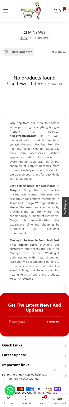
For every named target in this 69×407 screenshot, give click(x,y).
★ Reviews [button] (65, 207)
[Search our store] (56, 11)
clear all (56, 84)
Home (24, 38)
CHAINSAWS (41, 38)
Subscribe (53, 321)
